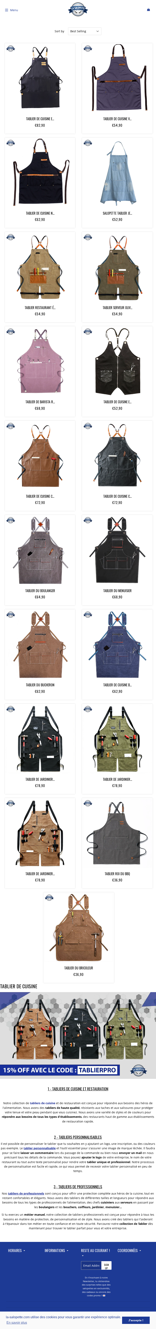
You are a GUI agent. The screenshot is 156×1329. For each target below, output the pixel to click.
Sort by (59, 31)
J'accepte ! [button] (135, 1320)
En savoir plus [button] (16, 1322)
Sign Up (106, 1266)
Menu (14, 10)
